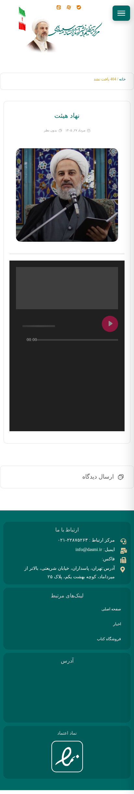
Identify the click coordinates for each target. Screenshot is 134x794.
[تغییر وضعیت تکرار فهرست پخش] (111, 352)
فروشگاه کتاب (109, 639)
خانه (122, 79)
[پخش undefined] (110, 324)
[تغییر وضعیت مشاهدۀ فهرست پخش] (100, 352)
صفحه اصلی (111, 609)
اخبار (117, 624)
